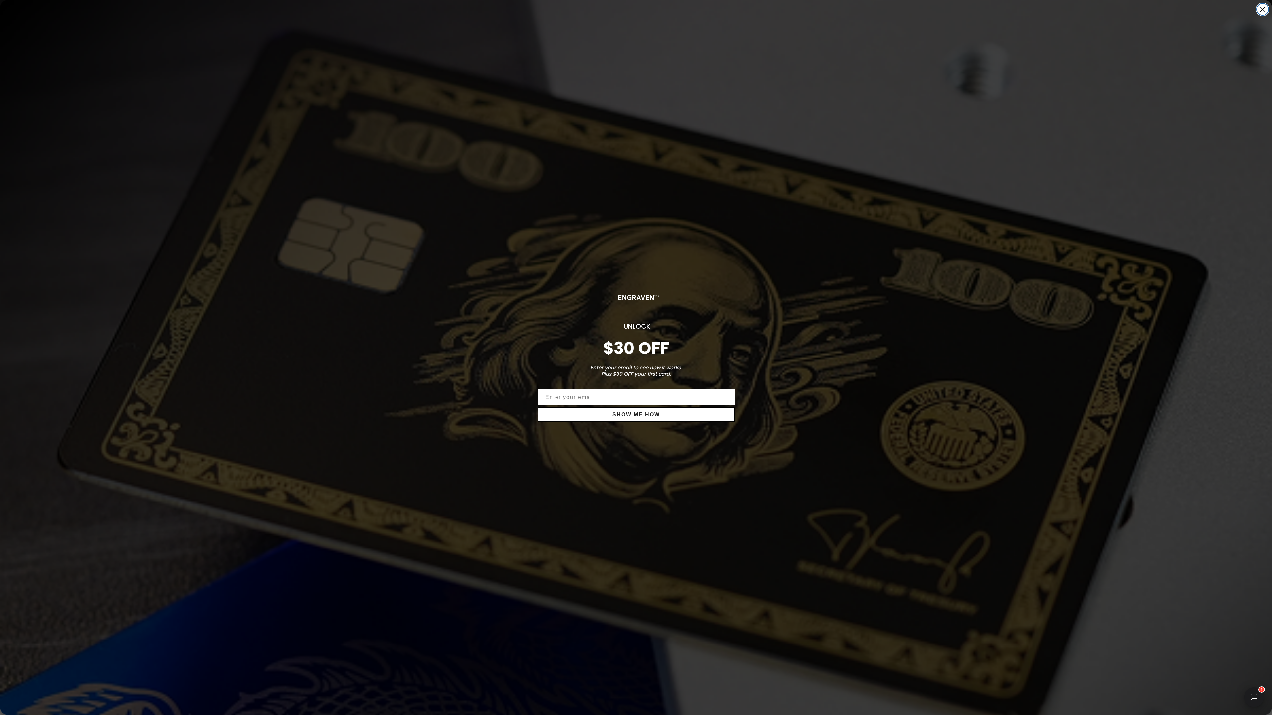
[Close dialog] (1263, 9)
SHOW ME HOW (636, 414)
